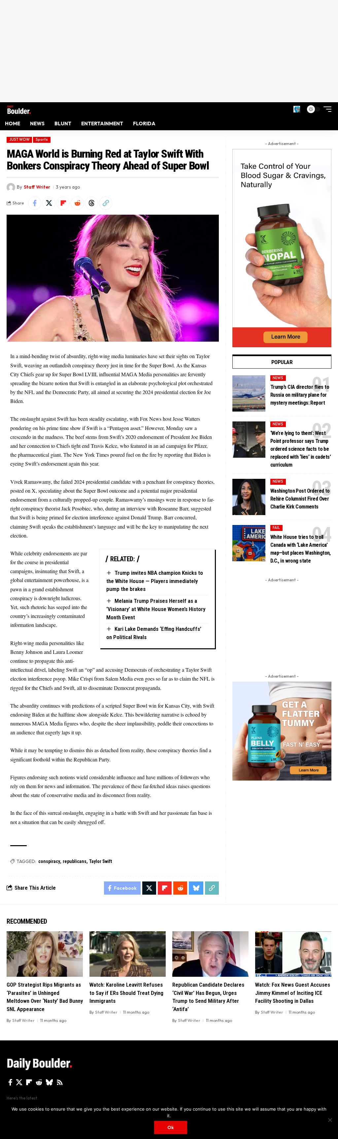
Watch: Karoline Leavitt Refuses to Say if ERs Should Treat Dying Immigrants (126, 992)
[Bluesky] (49, 1082)
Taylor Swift (100, 861)
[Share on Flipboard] (63, 203)
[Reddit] (39, 1082)
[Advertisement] (169, 51)
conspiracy (49, 861)
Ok (170, 1127)
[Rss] (60, 1082)
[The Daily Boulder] (19, 109)
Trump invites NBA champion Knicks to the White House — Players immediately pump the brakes (154, 581)
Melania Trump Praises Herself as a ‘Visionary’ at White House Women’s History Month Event (155, 609)
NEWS (278, 378)
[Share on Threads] (91, 203)
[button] (297, 109)
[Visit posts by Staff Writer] (11, 187)
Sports (42, 139)
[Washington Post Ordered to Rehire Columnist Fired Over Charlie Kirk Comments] (248, 497)
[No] (329, 1120)
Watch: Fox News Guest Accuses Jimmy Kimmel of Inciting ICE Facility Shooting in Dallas (292, 992)
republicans (74, 861)
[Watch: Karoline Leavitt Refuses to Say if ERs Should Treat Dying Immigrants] (127, 954)
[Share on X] (48, 203)
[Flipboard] (29, 1082)
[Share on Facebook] (34, 203)
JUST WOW (19, 139)
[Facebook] (10, 1082)
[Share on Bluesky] (196, 888)
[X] (19, 1082)
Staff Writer (37, 187)
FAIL (276, 527)
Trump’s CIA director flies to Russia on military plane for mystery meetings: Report (299, 395)
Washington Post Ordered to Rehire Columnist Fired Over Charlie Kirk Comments (300, 499)
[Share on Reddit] (77, 203)
